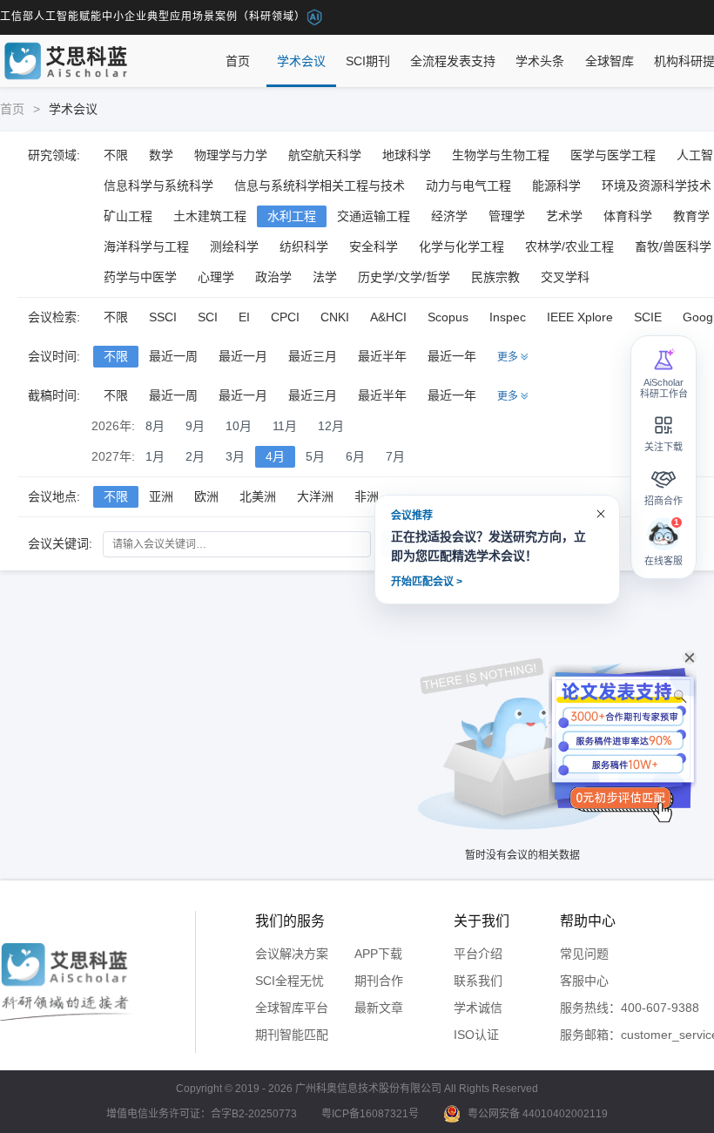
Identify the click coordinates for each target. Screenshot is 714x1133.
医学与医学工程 (613, 155)
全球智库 (609, 61)
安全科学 (373, 246)
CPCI (285, 317)
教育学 (691, 216)
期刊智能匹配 (291, 1035)
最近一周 (173, 356)
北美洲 (257, 496)
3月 (235, 456)
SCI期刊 (368, 61)
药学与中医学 (140, 277)
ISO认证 (476, 1035)
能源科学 (556, 185)
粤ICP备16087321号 (370, 1114)
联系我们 (478, 981)
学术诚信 (478, 1008)
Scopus (448, 317)
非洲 (366, 496)
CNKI (334, 317)
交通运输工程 (373, 216)
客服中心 (584, 981)
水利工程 (291, 216)
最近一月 (243, 356)
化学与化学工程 (461, 246)
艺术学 (564, 216)
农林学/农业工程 (569, 246)
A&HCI (388, 317)
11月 (285, 426)
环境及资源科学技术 (656, 185)
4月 (275, 456)
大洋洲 (315, 496)
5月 (315, 456)
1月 (155, 456)
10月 (239, 426)
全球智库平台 (291, 1008)
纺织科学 (304, 246)
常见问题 (584, 954)
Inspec (507, 317)
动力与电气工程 (468, 185)
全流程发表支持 (452, 61)
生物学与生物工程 (500, 155)
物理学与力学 (230, 155)
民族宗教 (495, 277)
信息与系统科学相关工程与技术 (319, 185)
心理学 (216, 277)
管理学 (506, 216)
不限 (116, 155)
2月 (195, 456)
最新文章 (378, 1008)
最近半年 (382, 356)
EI (244, 317)
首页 (238, 61)
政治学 (273, 277)
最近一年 (452, 356)
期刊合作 (378, 981)
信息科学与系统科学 (158, 185)
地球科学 (406, 155)
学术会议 (301, 61)
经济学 (449, 216)
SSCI (163, 317)
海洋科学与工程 (146, 246)
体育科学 (627, 216)
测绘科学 (234, 246)
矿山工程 (128, 216)
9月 (195, 426)
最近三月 (312, 356)
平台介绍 (478, 954)
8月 (155, 426)
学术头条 (539, 61)
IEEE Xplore (580, 317)
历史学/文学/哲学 (404, 277)
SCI (208, 317)
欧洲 (206, 496)
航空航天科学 (324, 155)
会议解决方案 (291, 954)
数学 (161, 155)
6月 (355, 456)
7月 (395, 456)
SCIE (648, 317)
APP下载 (378, 954)
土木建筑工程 (209, 216)
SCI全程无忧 (289, 981)
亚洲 (161, 496)
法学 (325, 277)
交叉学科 (565, 277)
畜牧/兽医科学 (673, 246)
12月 (331, 426)
